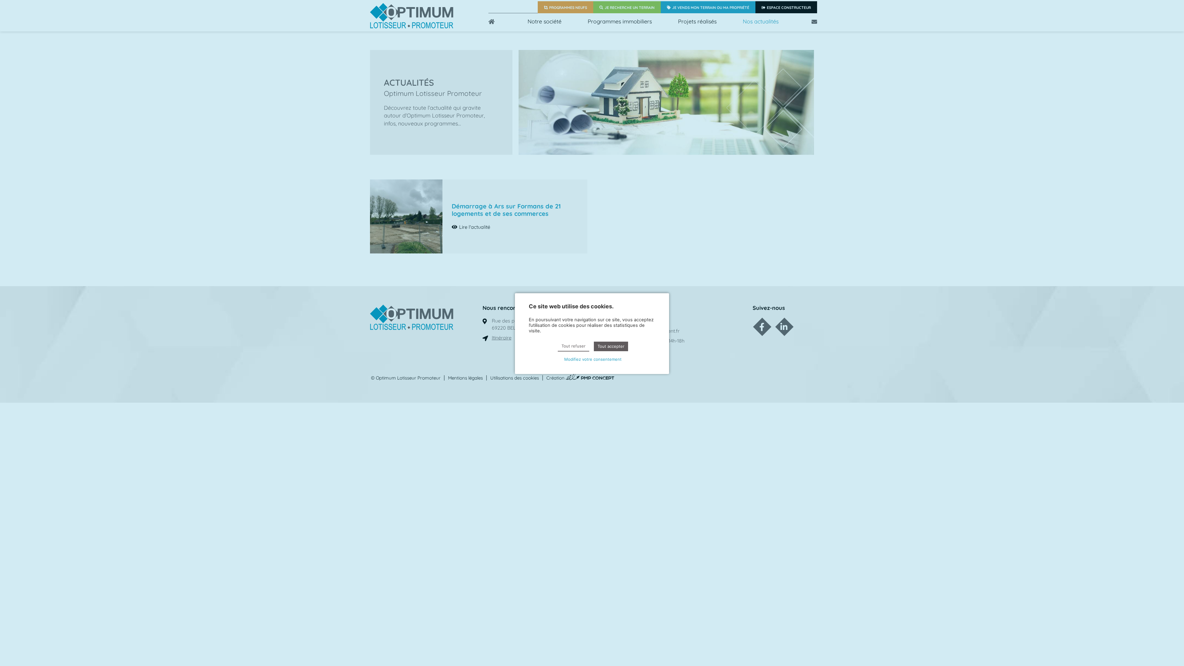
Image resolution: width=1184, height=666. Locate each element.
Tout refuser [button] (573, 345)
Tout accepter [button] (611, 346)
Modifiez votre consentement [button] (593, 359)
